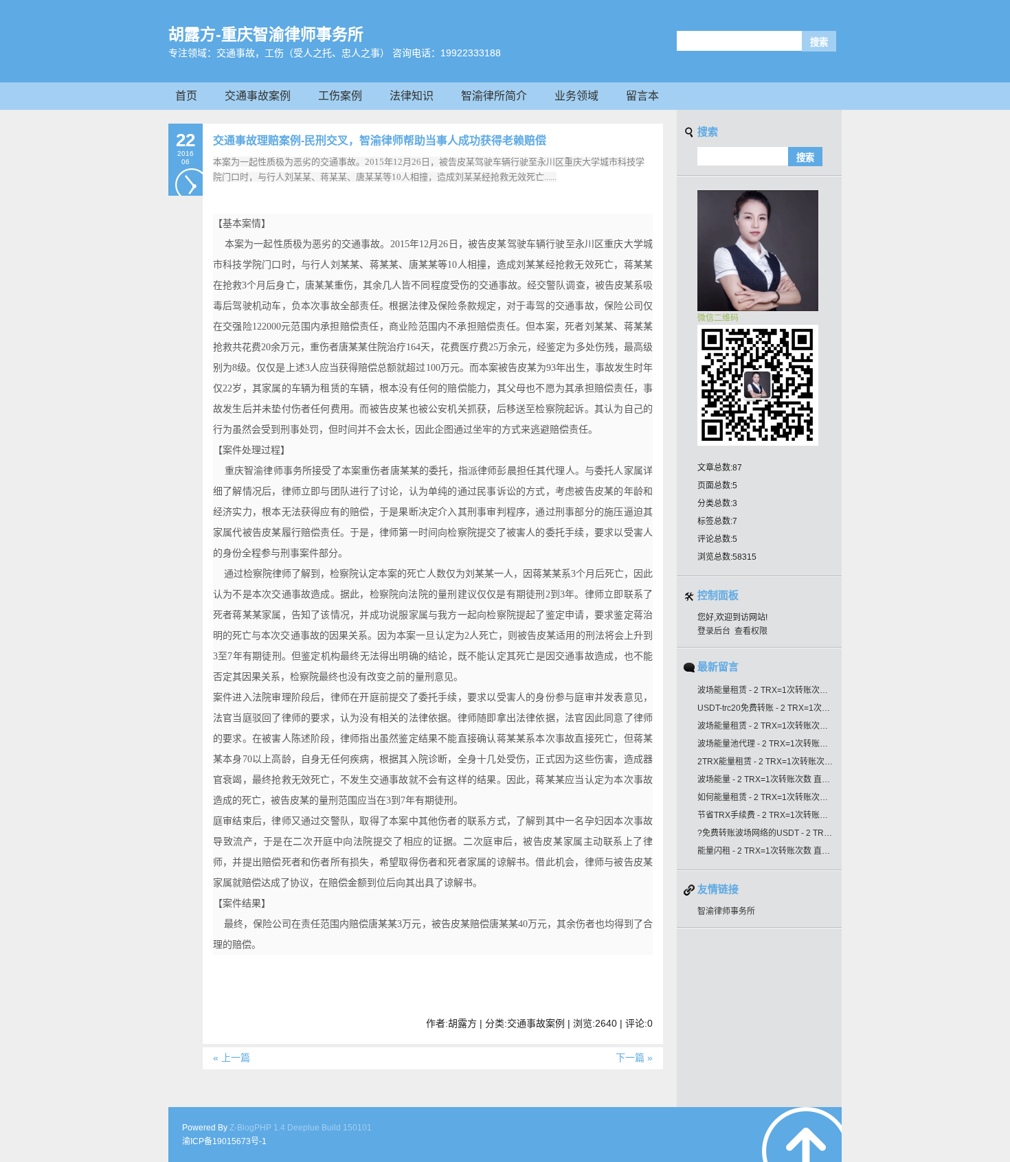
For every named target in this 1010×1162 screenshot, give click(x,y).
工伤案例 (340, 96)
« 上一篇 (231, 1057)
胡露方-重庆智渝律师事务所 (265, 34)
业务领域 (576, 96)
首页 (186, 96)
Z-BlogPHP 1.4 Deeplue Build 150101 (300, 1127)
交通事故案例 (258, 96)
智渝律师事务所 (726, 911)
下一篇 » (634, 1057)
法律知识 (412, 96)
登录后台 (713, 631)
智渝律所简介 (494, 96)
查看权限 (750, 631)
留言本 (642, 96)
